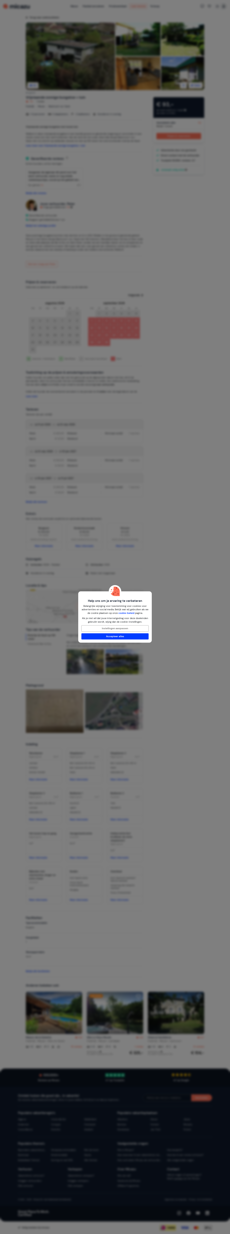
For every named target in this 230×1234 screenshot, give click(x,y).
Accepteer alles (115, 636)
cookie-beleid (126, 613)
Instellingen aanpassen (115, 628)
